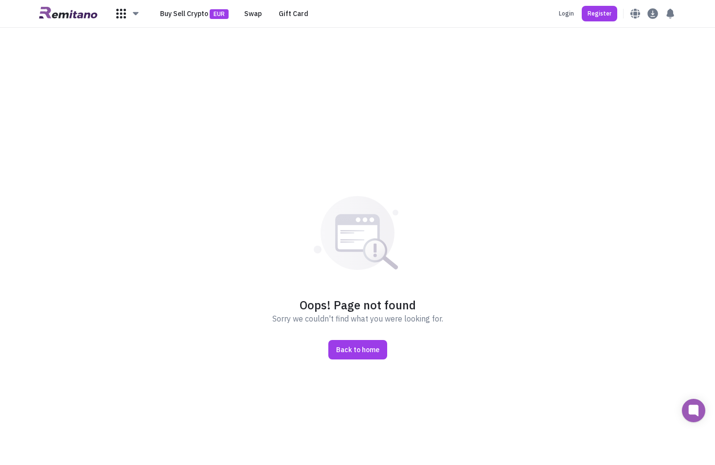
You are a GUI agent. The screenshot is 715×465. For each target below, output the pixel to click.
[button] (128, 13)
